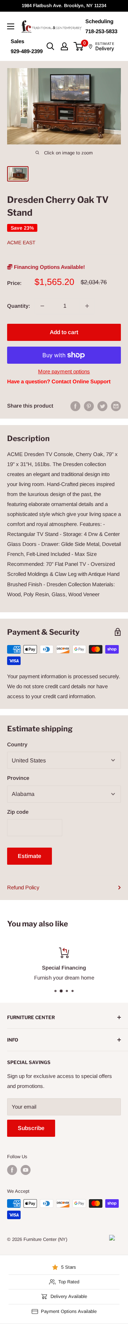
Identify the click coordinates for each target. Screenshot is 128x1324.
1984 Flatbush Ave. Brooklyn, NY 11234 (64, 5)
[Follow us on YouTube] (26, 1170)
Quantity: (18, 306)
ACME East (21, 242)
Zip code (17, 812)
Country (17, 744)
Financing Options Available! (48, 267)
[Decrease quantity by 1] (42, 305)
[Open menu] (10, 26)
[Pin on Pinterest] (89, 406)
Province (18, 778)
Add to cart (64, 332)
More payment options (64, 371)
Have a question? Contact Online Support (59, 381)
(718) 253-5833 (98, 978)
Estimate (29, 856)
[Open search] (50, 46)
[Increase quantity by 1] (87, 305)
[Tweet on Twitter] (102, 406)
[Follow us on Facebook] (12, 1170)
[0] (78, 46)
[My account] (64, 46)
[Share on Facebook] (75, 406)
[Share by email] (116, 406)
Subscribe (31, 1128)
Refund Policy (23, 887)
